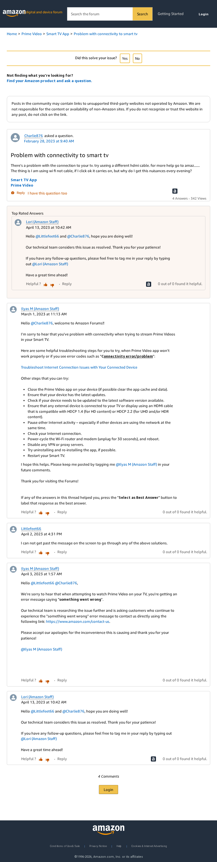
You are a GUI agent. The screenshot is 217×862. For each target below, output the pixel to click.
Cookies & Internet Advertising (149, 845)
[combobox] (109, 14)
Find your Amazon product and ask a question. (49, 80)
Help (119, 845)
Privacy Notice (98, 845)
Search (142, 14)
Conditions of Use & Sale (65, 845)
